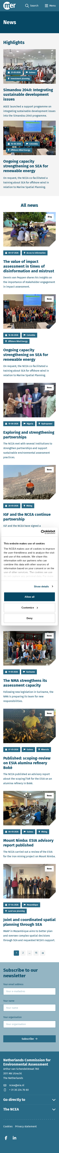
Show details (41, 586)
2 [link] (23, 952)
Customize (27, 607)
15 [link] (36, 952)
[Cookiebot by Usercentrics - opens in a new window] (41, 532)
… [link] (29, 952)
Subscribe (28, 1038)
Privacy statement (26, 1126)
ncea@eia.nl (16, 1085)
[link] (42, 953)
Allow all (30, 596)
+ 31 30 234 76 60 (19, 1089)
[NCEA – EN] (9, 6)
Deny (29, 618)
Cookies (7, 1126)
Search (31, 6)
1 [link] (16, 952)
